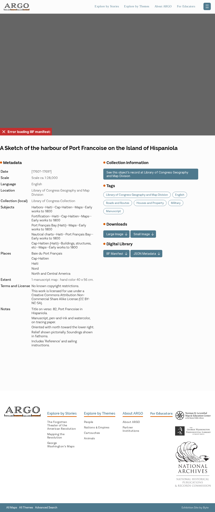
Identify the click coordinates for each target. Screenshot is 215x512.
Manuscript (113, 211)
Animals (89, 438)
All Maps (11, 507)
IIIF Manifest (114, 253)
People (88, 422)
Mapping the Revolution (56, 435)
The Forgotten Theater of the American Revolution (61, 425)
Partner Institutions (131, 429)
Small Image (142, 234)
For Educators (186, 6)
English (179, 195)
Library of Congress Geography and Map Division (137, 195)
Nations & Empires (97, 427)
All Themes (26, 507)
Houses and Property (150, 203)
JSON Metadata (145, 253)
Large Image (114, 234)
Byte (206, 507)
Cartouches (92, 433)
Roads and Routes (117, 203)
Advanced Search (46, 507)
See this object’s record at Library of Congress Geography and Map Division (147, 174)
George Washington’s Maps (61, 444)
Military (176, 203)
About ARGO (131, 422)
